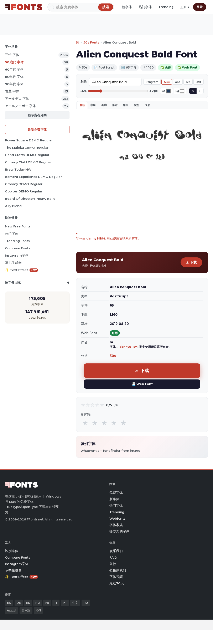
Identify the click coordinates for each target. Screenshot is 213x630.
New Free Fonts (18, 226)
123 (188, 82)
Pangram (152, 82)
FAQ (112, 557)
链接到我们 (117, 570)
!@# (198, 82)
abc (177, 82)
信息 (147, 105)
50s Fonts (91, 42)
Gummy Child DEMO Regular (28, 162)
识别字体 (11, 551)
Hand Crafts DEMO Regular (27, 155)
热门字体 (145, 7)
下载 (193, 262)
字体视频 (116, 577)
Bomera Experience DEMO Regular (33, 177)
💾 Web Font (142, 384)
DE (19, 603)
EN (9, 603)
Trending (166, 7)
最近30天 (116, 583)
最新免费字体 (37, 129)
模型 (136, 105)
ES (28, 603)
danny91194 (95, 238)
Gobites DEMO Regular (23, 191)
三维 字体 (12, 55)
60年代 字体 (14, 69)
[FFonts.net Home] (23, 7)
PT (65, 603)
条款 (112, 564)
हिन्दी (38, 610)
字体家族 (116, 525)
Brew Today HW (18, 169)
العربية (11, 610)
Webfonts (117, 518)
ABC (167, 82)
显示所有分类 (37, 115)
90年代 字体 (14, 84)
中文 (75, 603)
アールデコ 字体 (17, 99)
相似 (125, 105)
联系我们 (116, 551)
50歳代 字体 (14, 62)
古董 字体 (12, 91)
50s (113, 356)
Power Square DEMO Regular (29, 140)
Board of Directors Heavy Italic (30, 199)
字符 (93, 105)
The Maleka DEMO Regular (26, 148)
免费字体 (116, 493)
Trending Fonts (17, 241)
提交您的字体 (119, 531)
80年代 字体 (14, 77)
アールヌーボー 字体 (20, 106)
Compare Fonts (17, 248)
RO (37, 603)
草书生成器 (13, 263)
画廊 (104, 105)
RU (86, 603)
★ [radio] (85, 423)
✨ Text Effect (21, 270)
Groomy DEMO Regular (23, 184)
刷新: (83, 82)
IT (55, 603)
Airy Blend (13, 206)
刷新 (82, 105)
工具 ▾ (184, 7)
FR (47, 603)
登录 (200, 7)
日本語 (26, 610)
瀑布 (115, 105)
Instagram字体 (16, 255)
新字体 (127, 7)
